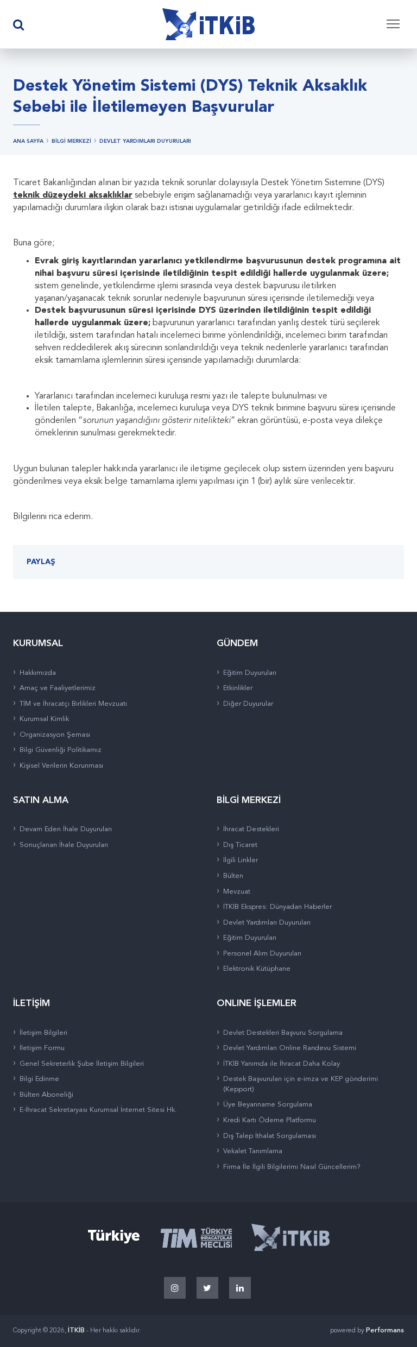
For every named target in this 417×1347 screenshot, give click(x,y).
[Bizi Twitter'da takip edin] (207, 1288)
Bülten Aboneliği (46, 1094)
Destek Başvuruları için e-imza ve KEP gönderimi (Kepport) (300, 1084)
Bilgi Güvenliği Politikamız (61, 750)
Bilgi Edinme (39, 1079)
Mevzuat (236, 891)
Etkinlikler (237, 688)
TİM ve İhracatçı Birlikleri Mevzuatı (73, 703)
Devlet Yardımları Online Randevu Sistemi (289, 1048)
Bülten (233, 876)
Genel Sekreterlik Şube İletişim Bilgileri (82, 1063)
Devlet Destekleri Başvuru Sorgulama (283, 1032)
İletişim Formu (42, 1048)
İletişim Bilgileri (43, 1032)
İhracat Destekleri (251, 829)
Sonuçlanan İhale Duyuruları (64, 845)
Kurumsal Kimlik (44, 719)
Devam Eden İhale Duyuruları (66, 829)
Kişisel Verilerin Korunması (61, 765)
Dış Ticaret (240, 845)
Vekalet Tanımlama (252, 1151)
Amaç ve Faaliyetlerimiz (58, 688)
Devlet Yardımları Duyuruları (267, 922)
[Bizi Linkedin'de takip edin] (240, 1288)
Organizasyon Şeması (55, 734)
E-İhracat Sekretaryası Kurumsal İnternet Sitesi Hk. (98, 1110)
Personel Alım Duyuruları (262, 953)
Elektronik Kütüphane (256, 968)
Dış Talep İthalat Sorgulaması (269, 1136)
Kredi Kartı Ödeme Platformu (269, 1120)
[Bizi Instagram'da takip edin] (175, 1288)
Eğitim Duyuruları (249, 672)
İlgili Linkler (240, 860)
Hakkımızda (38, 672)
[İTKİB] (208, 24)
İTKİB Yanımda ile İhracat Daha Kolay (281, 1063)
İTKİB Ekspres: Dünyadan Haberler (277, 906)
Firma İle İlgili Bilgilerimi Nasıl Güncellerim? (292, 1167)
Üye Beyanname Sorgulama (267, 1104)
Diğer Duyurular (248, 703)
